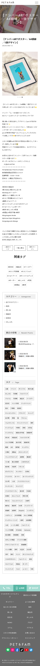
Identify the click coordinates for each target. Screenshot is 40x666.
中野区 (18, 428)
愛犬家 (22, 491)
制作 (13, 240)
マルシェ (24, 418)
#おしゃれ (21, 280)
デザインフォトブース (12, 544)
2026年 (29, 549)
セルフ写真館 (9, 442)
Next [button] (35, 74)
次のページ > (32, 248)
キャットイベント (22, 423)
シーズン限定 (15, 525)
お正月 (22, 549)
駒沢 (12, 554)
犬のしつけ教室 (10, 540)
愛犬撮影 (8, 535)
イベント (13, 389)
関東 (6, 447)
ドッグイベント (26, 403)
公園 (6, 389)
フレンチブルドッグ (11, 457)
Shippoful (21, 510)
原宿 (24, 428)
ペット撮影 (8, 549)
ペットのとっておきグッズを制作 (23, 234)
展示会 (7, 505)
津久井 (7, 437)
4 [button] (22, 97)
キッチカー (19, 471)
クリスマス (8, 476)
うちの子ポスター (10, 559)
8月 (12, 447)
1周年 (21, 520)
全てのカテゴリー (12, 302)
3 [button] (20, 97)
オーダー (25, 564)
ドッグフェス (9, 428)
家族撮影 (16, 535)
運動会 (14, 452)
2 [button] (19, 97)
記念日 (4, 240)
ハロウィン (8, 515)
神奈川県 (25, 496)
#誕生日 (18, 267)
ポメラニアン (9, 471)
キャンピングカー (10, 413)
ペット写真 (15, 403)
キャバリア (19, 486)
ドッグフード (29, 505)
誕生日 (9, 240)
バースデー (30, 398)
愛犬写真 (18, 442)
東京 (32, 423)
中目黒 (29, 491)
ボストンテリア (23, 452)
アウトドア (22, 413)
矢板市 (14, 467)
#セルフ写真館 (14, 271)
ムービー (25, 569)
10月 (6, 525)
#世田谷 (17, 285)
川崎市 (27, 501)
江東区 (7, 452)
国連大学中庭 (20, 433)
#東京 (24, 285)
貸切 (30, 559)
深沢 (6, 554)
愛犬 (6, 408)
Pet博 (20, 505)
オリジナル (22, 389)
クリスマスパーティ (11, 491)
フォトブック (24, 394)
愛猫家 (7, 510)
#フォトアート (12, 276)
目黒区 (7, 496)
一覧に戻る (20, 248)
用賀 (22, 535)
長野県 (22, 457)
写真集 (15, 394)
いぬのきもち (25, 462)
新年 (16, 549)
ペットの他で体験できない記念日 (14, 231)
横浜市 (14, 505)
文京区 (27, 471)
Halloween (27, 530)
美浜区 (19, 408)
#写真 (29, 280)
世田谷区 (14, 437)
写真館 (15, 398)
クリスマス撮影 (22, 540)
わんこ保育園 (28, 515)
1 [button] (17, 97)
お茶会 (30, 428)
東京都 (17, 447)
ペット (18, 554)
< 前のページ (8, 248)
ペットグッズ (9, 569)
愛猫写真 (26, 442)
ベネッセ (21, 467)
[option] (20, 74)
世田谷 (18, 564)
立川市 (7, 481)
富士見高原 (15, 462)
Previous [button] (4, 74)
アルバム (8, 398)
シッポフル (30, 510)
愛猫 (13, 418)
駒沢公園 (30, 389)
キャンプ (30, 413)
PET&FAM (19, 530)
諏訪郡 (29, 457)
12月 (13, 481)
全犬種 (7, 418)
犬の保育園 (18, 515)
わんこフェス (16, 496)
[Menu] (36, 2)
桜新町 (14, 510)
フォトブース (25, 525)
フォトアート (23, 559)
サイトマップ (30, 638)
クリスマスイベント (24, 481)
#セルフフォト (26, 271)
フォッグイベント (17, 501)
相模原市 (29, 433)
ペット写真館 (9, 530)
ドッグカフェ (9, 433)
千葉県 (13, 408)
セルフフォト (9, 564)
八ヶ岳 (7, 462)
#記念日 (10, 267)
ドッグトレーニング (11, 520)
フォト (18, 569)
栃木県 (7, 467)
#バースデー (28, 267)
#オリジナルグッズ (26, 276)
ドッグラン (25, 447)
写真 (32, 569)
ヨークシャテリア (28, 476)
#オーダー (12, 280)
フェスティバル (10, 423)
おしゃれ (19, 240)
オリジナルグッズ (28, 554)
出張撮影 (28, 520)
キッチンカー (9, 486)
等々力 (7, 501)
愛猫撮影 (24, 544)
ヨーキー (17, 476)
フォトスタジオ (24, 437)
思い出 (8, 310)
